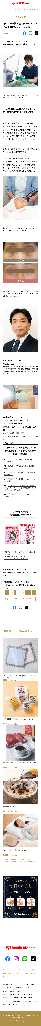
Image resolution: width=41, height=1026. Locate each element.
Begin (18, 991)
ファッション (16, 970)
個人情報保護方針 (26, 998)
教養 (9, 973)
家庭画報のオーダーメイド (21, 988)
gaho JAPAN (7, 988)
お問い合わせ (31, 1001)
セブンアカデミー (28, 984)
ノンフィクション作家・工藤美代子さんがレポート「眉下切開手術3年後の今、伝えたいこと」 (20, 488)
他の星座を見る (20, 914)
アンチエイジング (28, 599)
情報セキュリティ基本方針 (11, 998)
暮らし (25, 970)
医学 (15, 599)
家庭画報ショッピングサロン (12, 984)
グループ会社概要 (26, 994)
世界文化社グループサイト (11, 994)
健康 (4, 973)
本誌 (4, 977)
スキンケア (21, 9)
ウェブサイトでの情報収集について (14, 1001)
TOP (4, 9)
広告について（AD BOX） (11, 1004)
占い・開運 (24, 973)
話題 (32, 973)
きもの (16, 973)
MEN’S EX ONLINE (9, 991)
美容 (11, 9)
